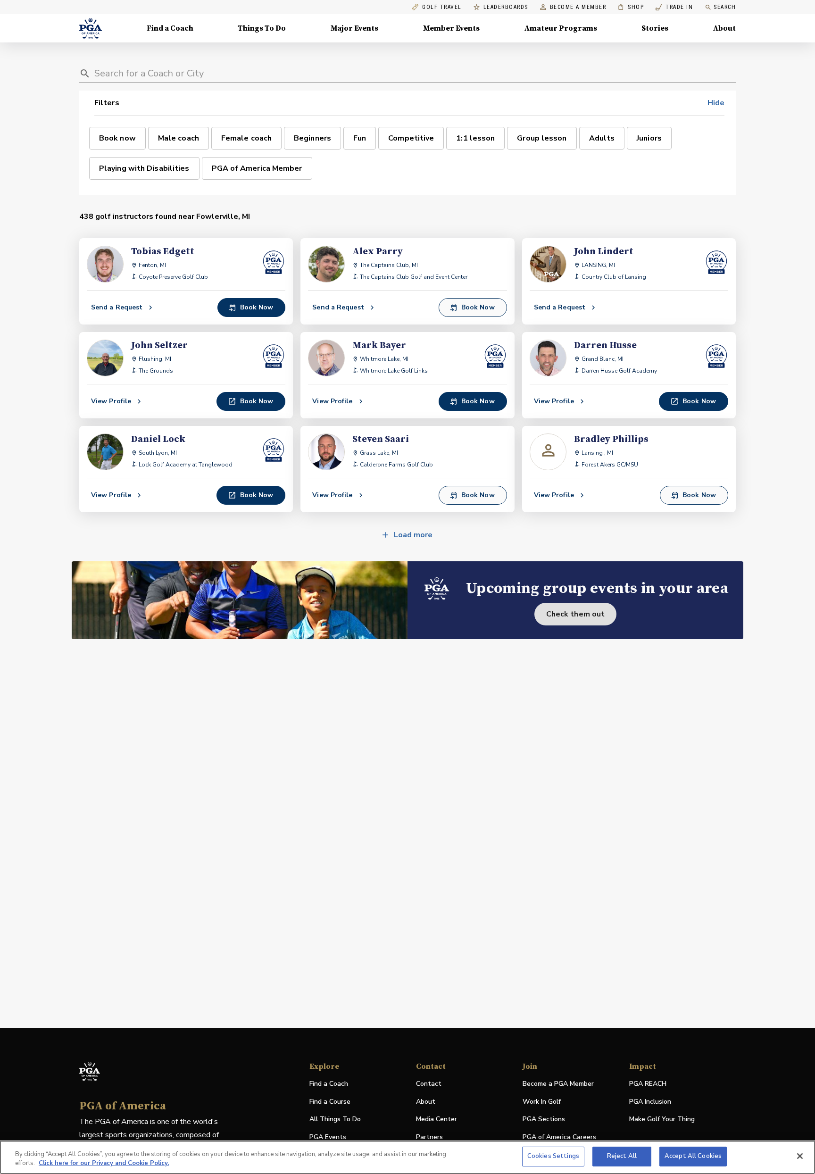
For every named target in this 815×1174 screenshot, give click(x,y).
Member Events (451, 28)
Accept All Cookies (693, 1156)
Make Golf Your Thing (662, 1119)
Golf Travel (442, 7)
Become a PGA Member (558, 1083)
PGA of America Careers (559, 1137)
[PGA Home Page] (90, 28)
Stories (654, 28)
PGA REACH (647, 1084)
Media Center (436, 1119)
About (724, 28)
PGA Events (327, 1136)
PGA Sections (544, 1119)
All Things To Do (335, 1119)
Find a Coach (170, 28)
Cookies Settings (553, 1156)
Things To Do (262, 28)
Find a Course (329, 1101)
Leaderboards (505, 7)
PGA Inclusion (650, 1101)
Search (725, 7)
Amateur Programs (560, 28)
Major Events (354, 28)
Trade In (674, 7)
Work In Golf (542, 1101)
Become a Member (578, 7)
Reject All (622, 1156)
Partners (429, 1136)
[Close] (800, 1156)
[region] (407, 1157)
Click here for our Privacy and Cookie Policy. (104, 1163)
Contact (428, 1083)
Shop (631, 7)
